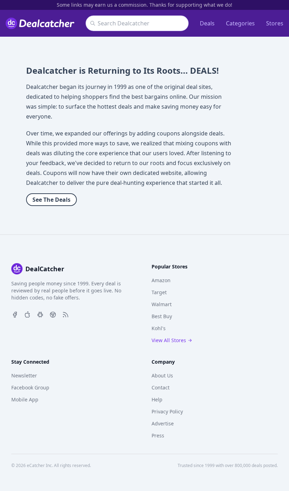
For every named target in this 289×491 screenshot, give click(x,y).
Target (159, 292)
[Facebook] (14, 314)
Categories (240, 23)
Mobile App (24, 399)
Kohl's (159, 328)
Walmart (162, 304)
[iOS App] (27, 314)
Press (158, 435)
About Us (162, 375)
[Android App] (40, 314)
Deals (207, 23)
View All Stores (169, 340)
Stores (274, 23)
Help (157, 399)
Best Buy (162, 316)
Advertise (163, 423)
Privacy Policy (167, 411)
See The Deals (51, 200)
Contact (161, 387)
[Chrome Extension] (52, 314)
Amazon (161, 280)
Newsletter (24, 375)
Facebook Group (30, 387)
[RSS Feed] (65, 314)
